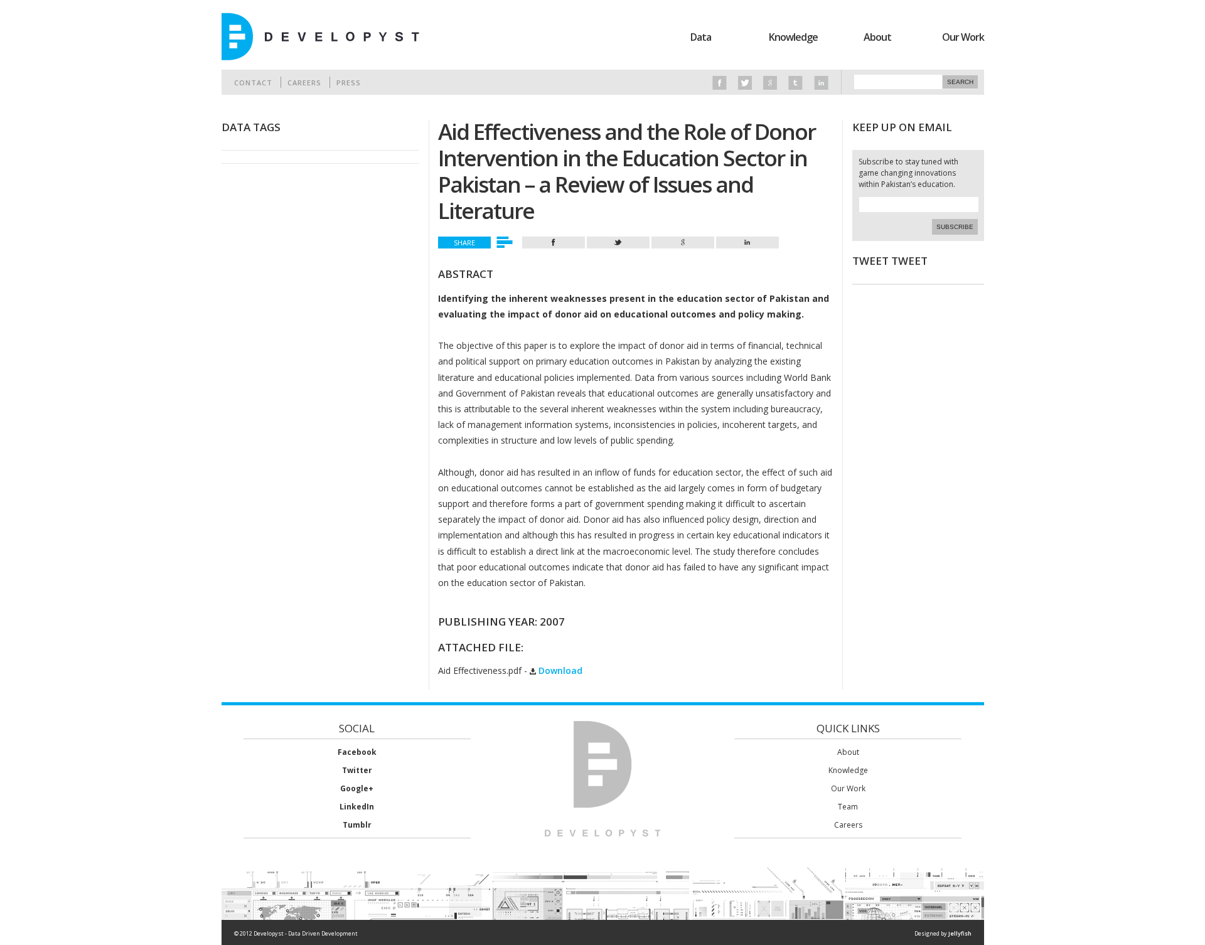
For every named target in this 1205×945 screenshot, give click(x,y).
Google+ (356, 788)
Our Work (963, 37)
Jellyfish (960, 933)
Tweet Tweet (890, 261)
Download (559, 670)
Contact (253, 82)
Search (960, 81)
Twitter (357, 770)
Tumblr (357, 825)
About (877, 37)
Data (700, 37)
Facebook (357, 752)
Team (848, 806)
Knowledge (793, 37)
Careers (304, 82)
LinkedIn (357, 806)
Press (348, 82)
